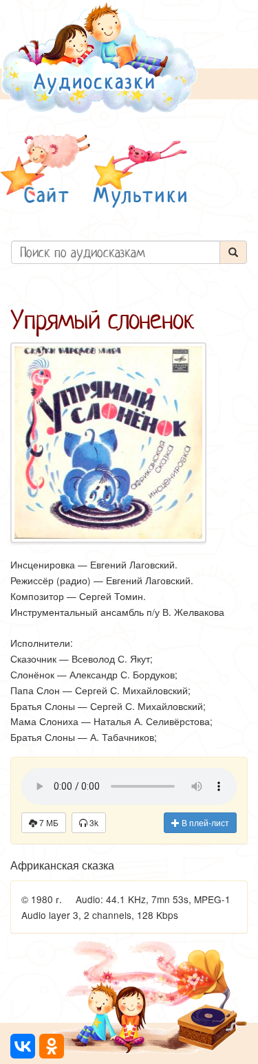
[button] (45, 171)
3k (92, 822)
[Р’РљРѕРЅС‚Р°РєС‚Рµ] (22, 1046)
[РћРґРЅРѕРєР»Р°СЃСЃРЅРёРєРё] (51, 1046)
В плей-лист (204, 822)
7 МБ (47, 822)
